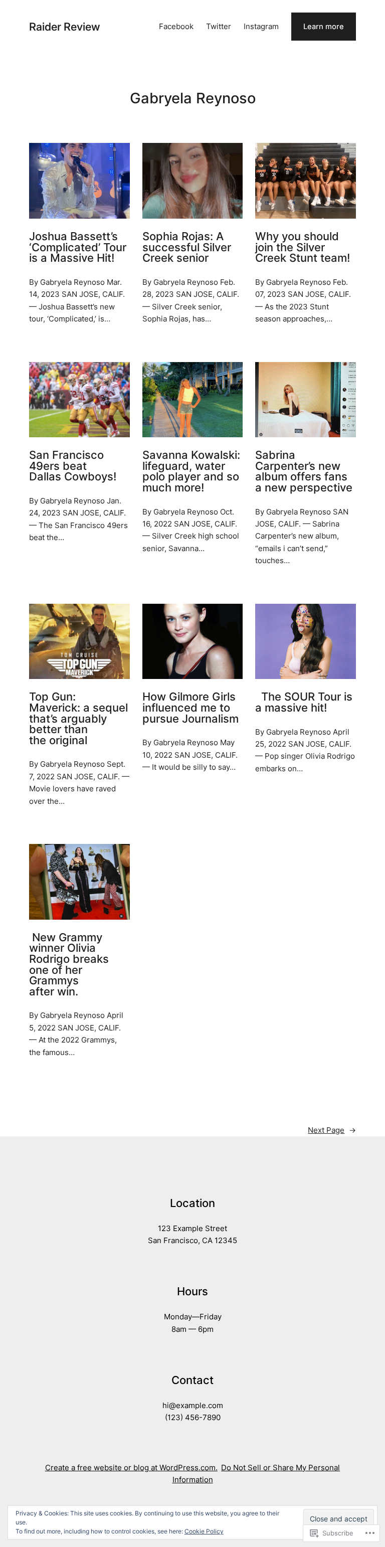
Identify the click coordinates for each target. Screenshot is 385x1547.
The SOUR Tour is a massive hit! (303, 702)
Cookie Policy (204, 1531)
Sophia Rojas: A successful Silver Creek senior (186, 247)
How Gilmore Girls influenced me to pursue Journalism (190, 708)
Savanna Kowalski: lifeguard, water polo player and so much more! (191, 471)
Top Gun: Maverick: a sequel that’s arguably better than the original (78, 719)
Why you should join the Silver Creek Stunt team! (302, 247)
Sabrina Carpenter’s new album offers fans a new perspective (303, 471)
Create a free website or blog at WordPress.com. (131, 1467)
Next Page (332, 1130)
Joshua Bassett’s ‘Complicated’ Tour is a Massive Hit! (77, 247)
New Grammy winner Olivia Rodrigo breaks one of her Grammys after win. (69, 964)
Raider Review (64, 26)
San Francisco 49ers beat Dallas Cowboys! (72, 466)
